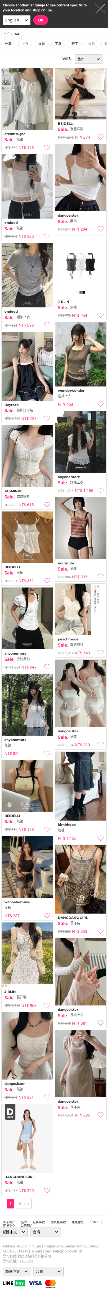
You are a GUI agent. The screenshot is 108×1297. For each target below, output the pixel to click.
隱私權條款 (58, 1222)
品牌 (24, 1222)
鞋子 (74, 43)
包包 (91, 43)
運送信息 (78, 1222)
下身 (58, 43)
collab (94, 1222)
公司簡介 (27, 1225)
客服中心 (9, 1225)
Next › (23, 1203)
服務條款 (39, 1222)
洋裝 (41, 43)
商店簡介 (9, 1222)
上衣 (25, 43)
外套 (8, 43)
